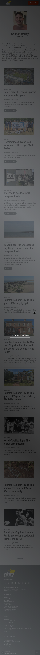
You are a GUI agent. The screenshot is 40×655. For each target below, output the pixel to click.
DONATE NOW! (20, 335)
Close (34, 313)
